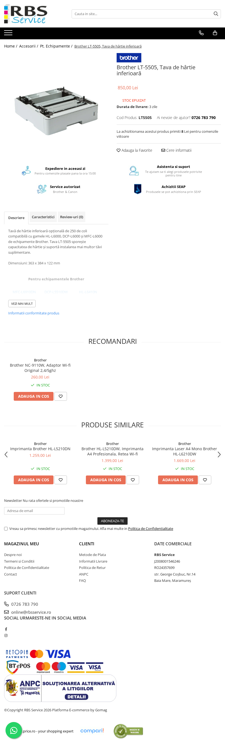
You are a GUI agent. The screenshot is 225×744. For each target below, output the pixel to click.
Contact (10, 574)
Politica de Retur (92, 567)
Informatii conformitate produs (33, 313)
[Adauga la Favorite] (60, 396)
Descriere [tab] (16, 217)
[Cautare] (216, 13)
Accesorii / (29, 46)
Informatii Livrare (93, 561)
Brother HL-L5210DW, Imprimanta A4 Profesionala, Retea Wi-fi (112, 451)
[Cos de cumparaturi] (215, 32)
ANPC (83, 574)
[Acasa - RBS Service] (31, 13)
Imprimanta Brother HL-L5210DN (40, 448)
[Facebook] (6, 629)
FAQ (82, 580)
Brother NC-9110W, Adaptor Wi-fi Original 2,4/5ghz (40, 368)
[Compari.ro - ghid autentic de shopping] (128, 731)
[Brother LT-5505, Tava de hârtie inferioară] (56, 105)
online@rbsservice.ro (30, 612)
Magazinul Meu (21, 543)
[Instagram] (6, 635)
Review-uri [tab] (71, 216)
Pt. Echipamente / (57, 46)
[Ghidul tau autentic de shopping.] (92, 731)
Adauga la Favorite (136, 150)
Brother (40, 360)
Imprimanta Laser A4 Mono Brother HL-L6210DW (184, 451)
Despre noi (13, 554)
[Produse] (9, 34)
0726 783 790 (24, 604)
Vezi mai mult (22, 304)
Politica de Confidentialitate (150, 528)
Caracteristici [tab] (43, 216)
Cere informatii (178, 150)
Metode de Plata (92, 554)
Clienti (86, 543)
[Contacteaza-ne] (201, 32)
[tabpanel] (56, 105)
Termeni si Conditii (19, 561)
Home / (11, 46)
